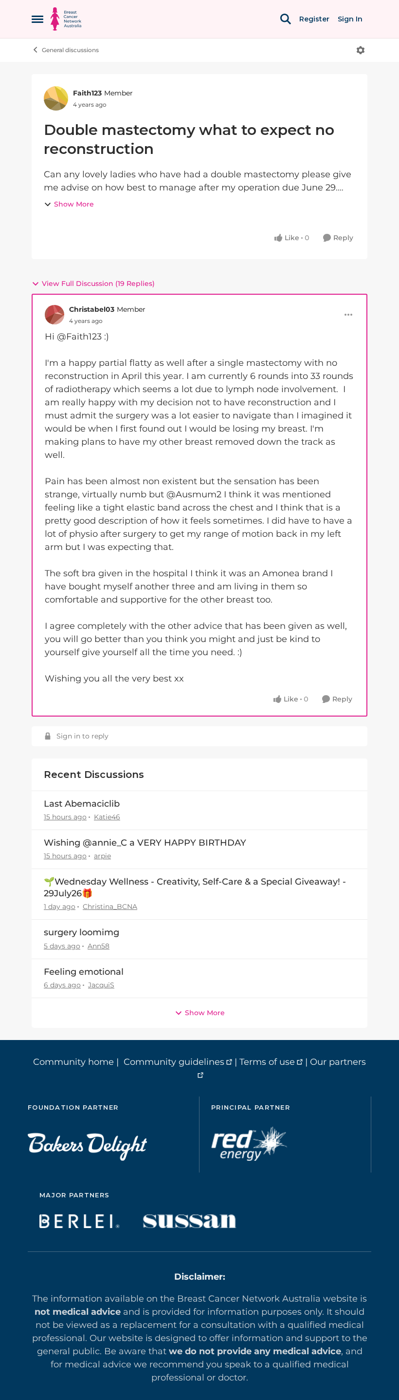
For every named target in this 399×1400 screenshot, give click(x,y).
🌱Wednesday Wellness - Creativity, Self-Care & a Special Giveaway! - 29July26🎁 (195, 887)
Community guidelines (174, 1062)
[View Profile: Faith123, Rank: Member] (56, 98)
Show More (74, 204)
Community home (73, 1062)
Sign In (350, 19)
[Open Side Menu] (37, 19)
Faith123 (87, 93)
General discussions (70, 50)
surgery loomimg (81, 932)
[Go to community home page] (66, 19)
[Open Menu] (360, 50)
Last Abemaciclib (82, 803)
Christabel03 (91, 309)
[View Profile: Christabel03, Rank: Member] (54, 314)
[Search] (285, 19)
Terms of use (267, 1062)
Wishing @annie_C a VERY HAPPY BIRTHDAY (145, 842)
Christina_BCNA (110, 906)
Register (314, 19)
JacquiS (101, 985)
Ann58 (98, 946)
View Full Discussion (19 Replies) (98, 283)
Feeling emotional (84, 971)
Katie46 (107, 817)
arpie (102, 855)
